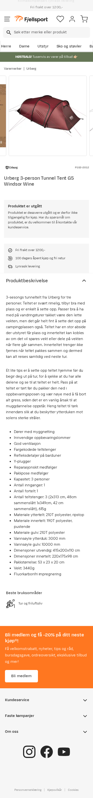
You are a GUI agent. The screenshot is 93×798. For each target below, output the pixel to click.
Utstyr (43, 46)
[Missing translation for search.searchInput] (8, 32)
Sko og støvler (69, 46)
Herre (6, 46)
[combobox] (46, 32)
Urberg (31, 68)
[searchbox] (51, 32)
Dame (24, 46)
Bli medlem (21, 676)
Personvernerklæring (27, 790)
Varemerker (13, 68)
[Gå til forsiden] (31, 19)
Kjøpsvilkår (54, 790)
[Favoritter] (60, 19)
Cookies (73, 790)
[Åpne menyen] (7, 19)
